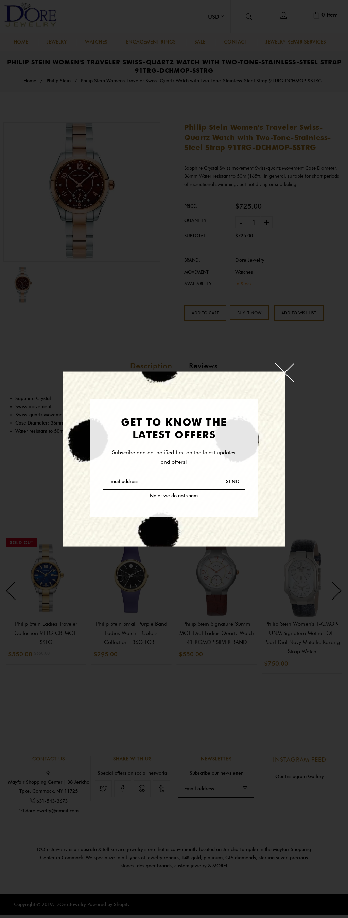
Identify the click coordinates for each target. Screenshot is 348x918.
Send (233, 481)
